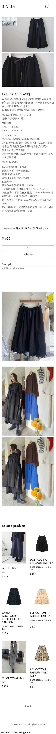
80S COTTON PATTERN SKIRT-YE (40, 614)
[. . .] (28, 706)
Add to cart (28, 254)
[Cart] (46, 6)
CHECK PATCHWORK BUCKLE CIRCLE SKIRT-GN (11, 617)
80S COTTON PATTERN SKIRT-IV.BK (39, 672)
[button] (52, 7)
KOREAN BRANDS (22, 228)
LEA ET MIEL (37, 228)
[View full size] (6, 21)
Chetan (15, 733)
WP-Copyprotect (24, 733)
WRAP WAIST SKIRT (13, 677)
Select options (7, 572)
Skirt (46, 228)
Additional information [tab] (13, 268)
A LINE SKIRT (9, 568)
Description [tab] (7, 264)
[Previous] (8, 52)
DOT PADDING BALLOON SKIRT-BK (41, 561)
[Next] (48, 52)
